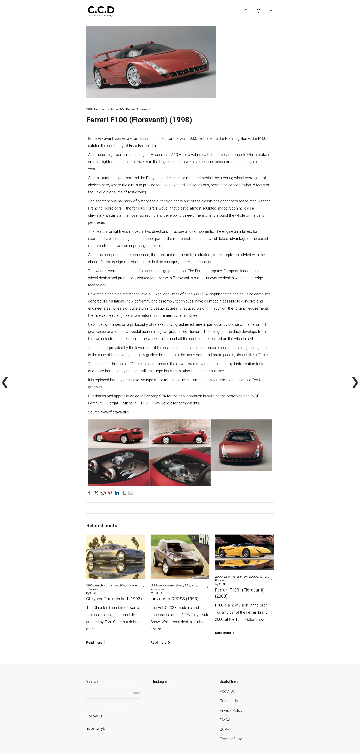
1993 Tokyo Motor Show (167, 585)
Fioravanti (143, 109)
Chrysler (132, 585)
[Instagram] (245, 11)
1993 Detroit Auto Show (102, 585)
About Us (227, 691)
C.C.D (92, 593)
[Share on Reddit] (103, 492)
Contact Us (229, 701)
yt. (103, 728)
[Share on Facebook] (89, 492)
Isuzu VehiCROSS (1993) (175, 598)
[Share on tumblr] (124, 492)
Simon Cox (157, 589)
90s (122, 109)
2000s (253, 577)
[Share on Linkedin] (117, 492)
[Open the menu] (272, 11)
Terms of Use (231, 739)
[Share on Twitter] (96, 492)
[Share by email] (131, 492)
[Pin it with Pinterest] (110, 492)
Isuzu (195, 585)
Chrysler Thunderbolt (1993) (114, 598)
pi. (92, 728)
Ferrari (130, 109)
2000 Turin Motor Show (231, 577)
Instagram (161, 681)
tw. (97, 728)
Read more (94, 642)
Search (135, 693)
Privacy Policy (231, 710)
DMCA (225, 720)
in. (88, 728)
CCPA (224, 729)
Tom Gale (92, 589)
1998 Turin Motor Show (102, 109)
